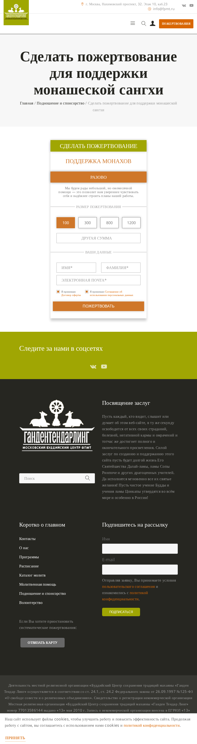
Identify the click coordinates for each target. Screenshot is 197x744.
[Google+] (184, 5)
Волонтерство (31, 602)
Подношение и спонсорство (60, 103)
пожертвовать (99, 306)
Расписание (29, 566)
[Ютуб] (191, 5)
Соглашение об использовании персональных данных (111, 293)
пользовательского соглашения (128, 586)
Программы (29, 557)
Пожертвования (176, 24)
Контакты (27, 538)
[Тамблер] (93, 366)
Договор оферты (71, 295)
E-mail (108, 559)
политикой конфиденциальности (152, 725)
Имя (106, 538)
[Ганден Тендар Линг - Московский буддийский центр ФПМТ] (16, 12)
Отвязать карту (42, 642)
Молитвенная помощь (37, 584)
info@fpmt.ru (164, 9)
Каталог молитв (32, 575)
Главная (26, 103)
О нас (24, 547)
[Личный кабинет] (152, 24)
